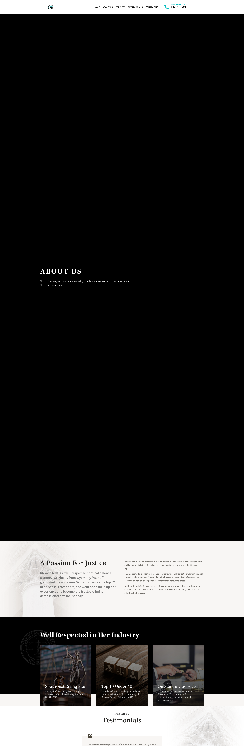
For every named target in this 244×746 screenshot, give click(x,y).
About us (108, 7)
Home (97, 7)
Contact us (152, 7)
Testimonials (135, 7)
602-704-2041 (179, 7)
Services (120, 7)
